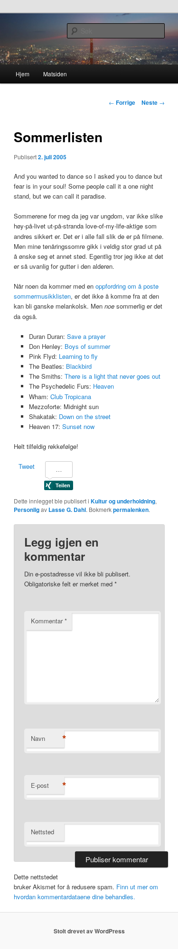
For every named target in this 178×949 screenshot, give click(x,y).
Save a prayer (86, 336)
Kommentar (49, 620)
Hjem (22, 74)
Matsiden (55, 74)
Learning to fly (78, 356)
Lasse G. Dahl (67, 509)
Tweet (27, 466)
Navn (47, 738)
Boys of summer (87, 346)
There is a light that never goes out (112, 376)
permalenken (131, 509)
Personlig (26, 509)
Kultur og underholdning (123, 501)
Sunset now (78, 426)
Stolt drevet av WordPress (89, 931)
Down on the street (85, 416)
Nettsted (42, 831)
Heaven (103, 386)
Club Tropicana (70, 396)
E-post (47, 785)
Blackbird (79, 366)
